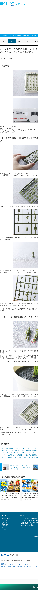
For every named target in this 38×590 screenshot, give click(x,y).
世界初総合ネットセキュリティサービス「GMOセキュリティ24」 (17, 564)
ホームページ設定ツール (28, 525)
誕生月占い (5, 524)
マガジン (22, 35)
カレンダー (5, 522)
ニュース (4, 525)
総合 (4, 41)
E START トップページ (6, 35)
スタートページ (6, 518)
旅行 (28, 41)
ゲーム (4, 529)
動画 (3, 527)
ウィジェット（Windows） (29, 518)
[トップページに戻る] (7, 4)
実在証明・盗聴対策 (6, 566)
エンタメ (20, 41)
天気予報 (4, 520)
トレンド (16, 35)
